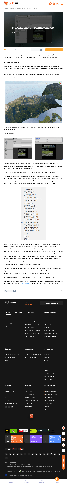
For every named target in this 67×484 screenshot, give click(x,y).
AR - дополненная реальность (33, 333)
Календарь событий (30, 397)
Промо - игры (28, 340)
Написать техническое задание (33, 354)
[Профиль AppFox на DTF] (21, 454)
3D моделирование (49, 330)
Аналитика (28, 361)
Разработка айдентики (50, 333)
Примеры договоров (51, 394)
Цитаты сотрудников (49, 379)
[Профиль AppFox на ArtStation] (42, 431)
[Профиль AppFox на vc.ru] (44, 454)
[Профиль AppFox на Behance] (55, 454)
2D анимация (47, 318)
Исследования (28, 410)
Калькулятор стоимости (31, 400)
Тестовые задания (29, 394)
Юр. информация (50, 400)
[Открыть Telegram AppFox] (50, 3)
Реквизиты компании (11, 403)
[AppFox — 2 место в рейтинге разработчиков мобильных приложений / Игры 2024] (33, 439)
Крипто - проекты (29, 327)
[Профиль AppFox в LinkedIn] (40, 454)
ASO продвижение (10, 357)
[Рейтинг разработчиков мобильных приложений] (14, 439)
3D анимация (47, 321)
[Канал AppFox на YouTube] (36, 454)
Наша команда (48, 357)
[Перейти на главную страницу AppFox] (11, 303)
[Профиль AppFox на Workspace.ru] (51, 431)
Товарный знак (49, 403)
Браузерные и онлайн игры (32, 324)
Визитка (7, 400)
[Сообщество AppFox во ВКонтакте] (29, 454)
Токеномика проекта (30, 357)
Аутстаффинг (8, 323)
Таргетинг (7, 364)
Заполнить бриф (9, 391)
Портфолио (47, 361)
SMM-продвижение (10, 361)
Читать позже (54, 50)
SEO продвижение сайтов (12, 354)
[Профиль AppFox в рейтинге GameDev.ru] (14, 431)
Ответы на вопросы (49, 367)
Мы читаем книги (49, 373)
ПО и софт (8, 329)
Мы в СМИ (47, 370)
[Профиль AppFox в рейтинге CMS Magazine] (23, 431)
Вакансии (7, 394)
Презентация (48, 397)
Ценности (48, 410)
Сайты (7, 320)
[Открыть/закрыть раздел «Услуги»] (57, 479)
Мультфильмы (48, 324)
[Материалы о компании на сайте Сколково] (33, 431)
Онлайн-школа (29, 391)
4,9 (9, 449)
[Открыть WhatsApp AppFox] (57, 3)
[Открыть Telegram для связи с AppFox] (6, 407)
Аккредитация (28, 406)
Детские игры (28, 343)
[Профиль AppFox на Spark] (6, 454)
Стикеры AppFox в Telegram (52, 413)
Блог (6, 397)
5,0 (15, 449)
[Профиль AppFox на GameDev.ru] (14, 454)
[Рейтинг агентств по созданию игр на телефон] (52, 439)
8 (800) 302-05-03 (28, 304)
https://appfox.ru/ (25, 283)
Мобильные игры (29, 318)
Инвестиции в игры (30, 403)
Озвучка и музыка (29, 336)
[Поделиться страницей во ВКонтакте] (12, 407)
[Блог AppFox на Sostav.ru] (25, 454)
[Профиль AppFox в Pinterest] (32, 454)
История (46, 354)
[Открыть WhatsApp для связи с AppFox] (9, 407)
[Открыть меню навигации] (62, 4)
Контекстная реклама (11, 367)
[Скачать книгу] (63, 428)
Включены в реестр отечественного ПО (20, 475)
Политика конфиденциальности (43, 471)
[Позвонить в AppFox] (63, 433)
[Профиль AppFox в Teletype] (17, 454)
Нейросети (47, 327)
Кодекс (47, 406)
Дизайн (7, 326)
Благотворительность (50, 376)
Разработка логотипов (50, 336)
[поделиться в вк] (14, 291)
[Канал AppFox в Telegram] (59, 454)
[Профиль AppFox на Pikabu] (10, 454)
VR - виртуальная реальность (32, 330)
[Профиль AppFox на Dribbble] (51, 454)
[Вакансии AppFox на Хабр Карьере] (47, 454)
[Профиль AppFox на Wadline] (7, 431)
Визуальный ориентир (51, 391)
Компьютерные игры (30, 321)
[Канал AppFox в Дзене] (6, 458)
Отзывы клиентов (49, 364)
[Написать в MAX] (63, 439)
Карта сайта (58, 471)
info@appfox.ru (28, 302)
